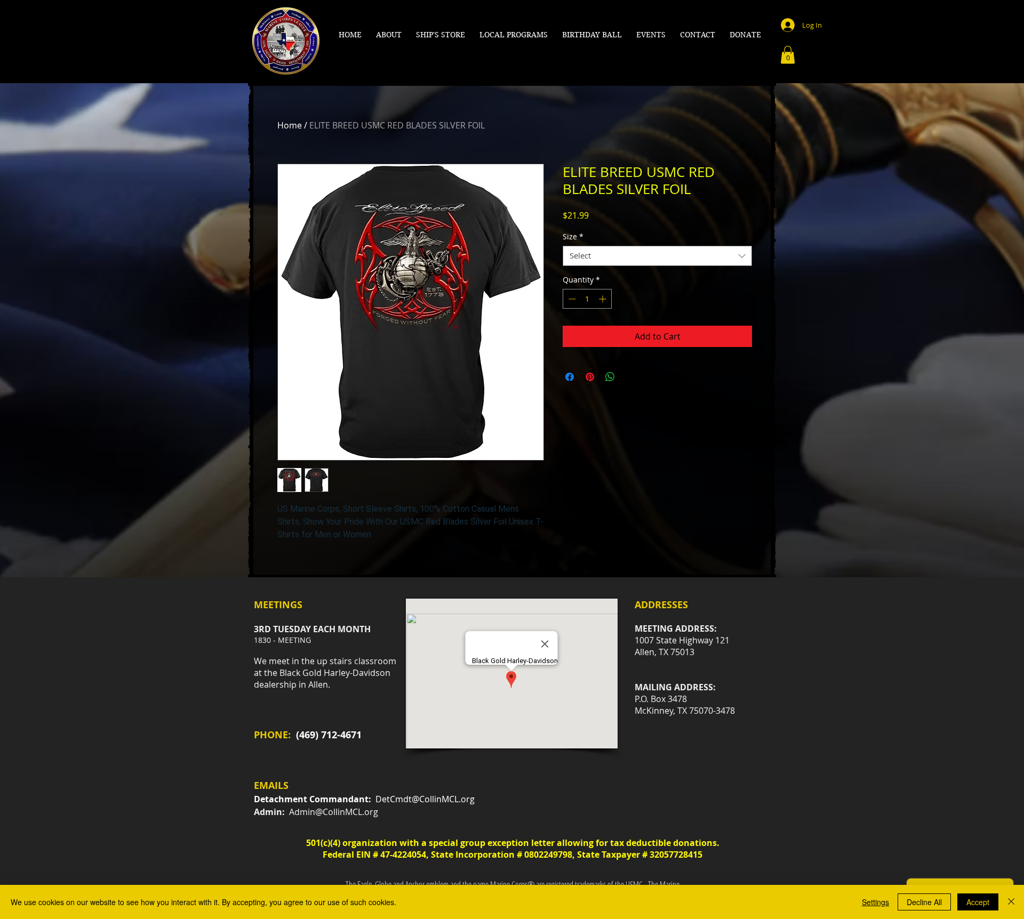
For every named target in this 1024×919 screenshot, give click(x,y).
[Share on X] (630, 376)
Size (573, 236)
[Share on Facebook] (569, 376)
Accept (977, 902)
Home (289, 125)
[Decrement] (571, 298)
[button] (389, 34)
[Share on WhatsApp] (610, 376)
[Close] (1011, 901)
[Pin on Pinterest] (589, 376)
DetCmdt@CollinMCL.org (425, 799)
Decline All (924, 902)
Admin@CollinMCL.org (333, 812)
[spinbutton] (587, 298)
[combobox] (657, 256)
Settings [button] (875, 902)
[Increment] (603, 298)
